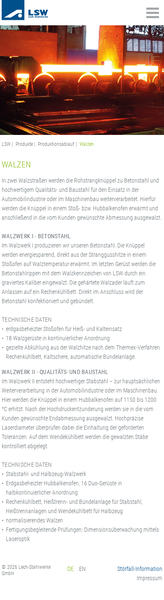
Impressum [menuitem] (149, 578)
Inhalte (152, 10)
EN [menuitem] (82, 568)
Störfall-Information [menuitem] (139, 568)
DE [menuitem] (70, 568)
